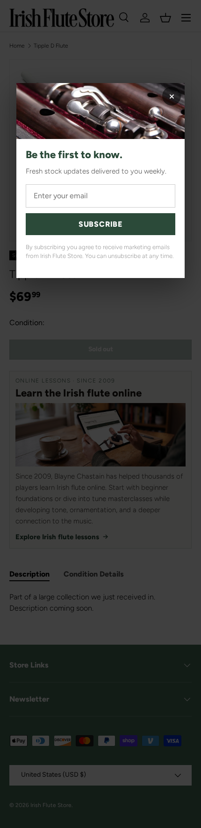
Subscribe (100, 224)
